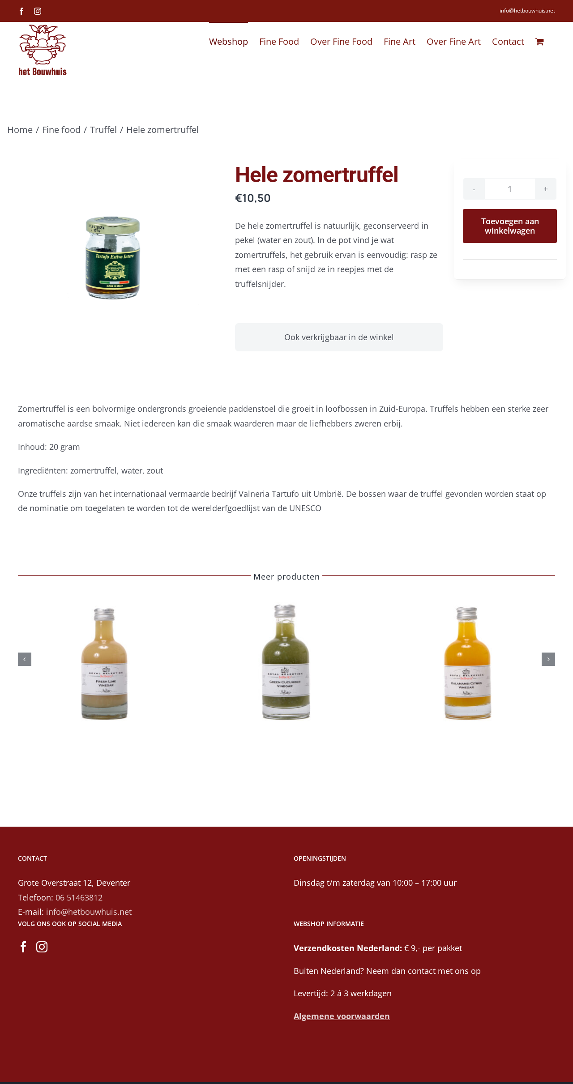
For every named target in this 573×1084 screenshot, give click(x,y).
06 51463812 (79, 897)
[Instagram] (41, 946)
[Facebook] (23, 946)
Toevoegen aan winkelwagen (510, 226)
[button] (24, 659)
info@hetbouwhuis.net (527, 10)
